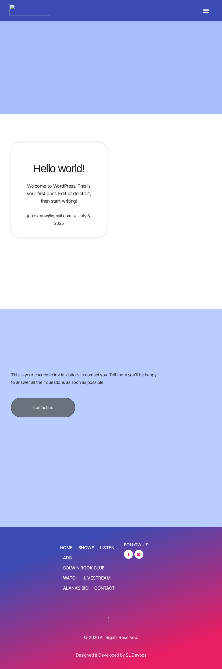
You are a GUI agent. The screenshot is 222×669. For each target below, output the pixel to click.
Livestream (97, 578)
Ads (67, 557)
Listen (107, 547)
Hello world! (59, 168)
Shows (86, 547)
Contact (104, 588)
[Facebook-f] (128, 554)
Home (66, 547)
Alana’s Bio (76, 588)
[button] (206, 11)
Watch (71, 578)
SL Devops (136, 655)
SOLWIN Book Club (84, 568)
